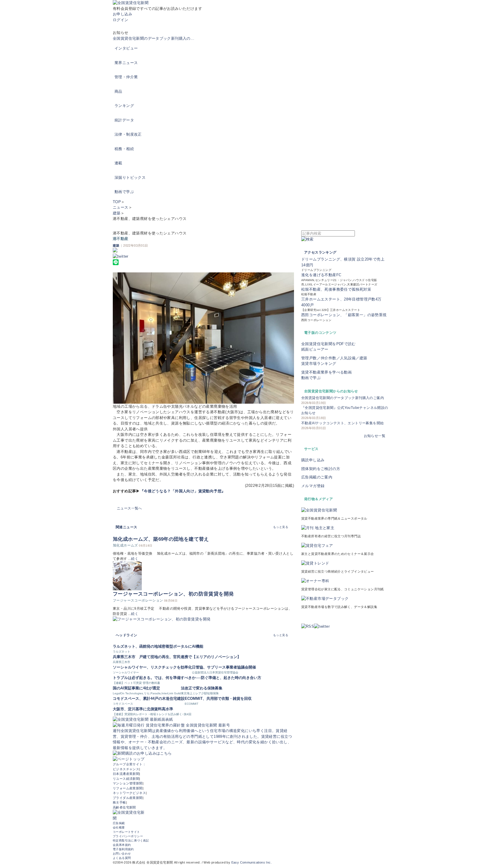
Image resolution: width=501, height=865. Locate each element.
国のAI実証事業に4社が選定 (136, 688)
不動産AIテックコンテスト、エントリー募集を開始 (342, 423)
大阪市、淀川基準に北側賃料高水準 (143, 709)
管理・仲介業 (126, 77)
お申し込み (122, 14)
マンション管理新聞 (128, 783)
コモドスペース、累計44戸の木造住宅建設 (149, 698)
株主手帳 (119, 802)
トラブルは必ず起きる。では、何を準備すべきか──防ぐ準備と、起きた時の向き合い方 (187, 677)
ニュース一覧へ (129, 508)
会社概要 (119, 827)
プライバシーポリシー (128, 836)
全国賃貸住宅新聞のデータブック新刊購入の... (153, 38)
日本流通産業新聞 (126, 773)
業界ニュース (126, 63)
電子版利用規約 (123, 849)
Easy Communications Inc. (251, 862)
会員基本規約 (122, 844)
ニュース (120, 207)
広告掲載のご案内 (316, 477)
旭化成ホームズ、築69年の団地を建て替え (161, 539)
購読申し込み (312, 460)
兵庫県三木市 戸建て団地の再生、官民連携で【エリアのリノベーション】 (177, 657)
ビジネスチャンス (126, 769)
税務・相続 (124, 149)
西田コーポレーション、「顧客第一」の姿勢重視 (344, 315)
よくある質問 (122, 857)
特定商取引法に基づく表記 (131, 840)
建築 (117, 213)
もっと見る (280, 527)
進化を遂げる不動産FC (321, 275)
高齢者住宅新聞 (124, 807)
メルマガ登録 (312, 486)
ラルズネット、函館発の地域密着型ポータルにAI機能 (158, 646)
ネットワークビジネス (129, 793)
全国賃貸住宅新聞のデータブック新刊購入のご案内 (342, 398)
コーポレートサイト (126, 831)
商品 (118, 91)
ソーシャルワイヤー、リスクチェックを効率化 (152, 667)
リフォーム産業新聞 (128, 788)
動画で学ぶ (124, 192)
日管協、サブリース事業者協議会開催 (224, 667)
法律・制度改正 (128, 134)
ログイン (120, 20)
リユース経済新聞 (126, 778)
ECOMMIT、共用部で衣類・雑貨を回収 (218, 698)
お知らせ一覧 (374, 436)
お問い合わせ (122, 853)
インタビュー (126, 48)
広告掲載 (119, 823)
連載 (118, 163)
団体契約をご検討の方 (320, 469)
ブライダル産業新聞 (128, 798)
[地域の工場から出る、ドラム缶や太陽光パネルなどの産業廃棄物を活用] (203, 338)
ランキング (124, 105)
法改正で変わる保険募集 (201, 688)
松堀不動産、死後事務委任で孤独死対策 (336, 289)
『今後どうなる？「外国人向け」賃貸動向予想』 (183, 491)
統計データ (124, 120)
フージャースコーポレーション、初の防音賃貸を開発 (173, 594)
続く (134, 559)
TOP (117, 202)
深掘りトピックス (130, 177)
